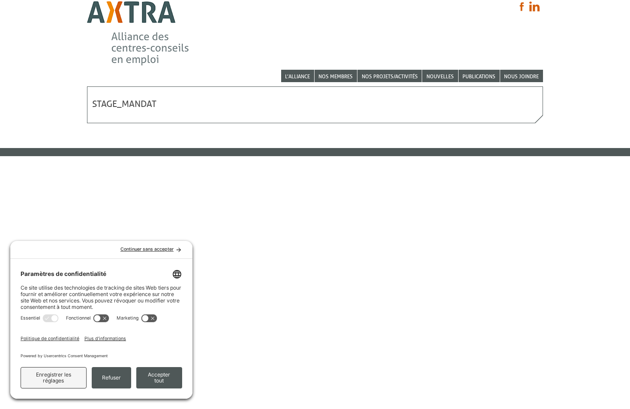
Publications (478, 76)
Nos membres (335, 76)
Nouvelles (440, 76)
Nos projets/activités (390, 76)
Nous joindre (521, 76)
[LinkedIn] (534, 6)
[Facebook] (521, 6)
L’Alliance (297, 76)
